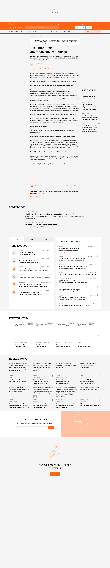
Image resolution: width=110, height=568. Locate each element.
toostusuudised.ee (30, 24)
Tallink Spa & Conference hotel (65, 342)
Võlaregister (71, 32)
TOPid (30, 32)
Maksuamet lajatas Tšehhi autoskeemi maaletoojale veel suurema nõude (41, 405)
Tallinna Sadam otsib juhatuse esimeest (41, 225)
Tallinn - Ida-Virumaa (21, 342)
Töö (65, 32)
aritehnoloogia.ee (57, 24)
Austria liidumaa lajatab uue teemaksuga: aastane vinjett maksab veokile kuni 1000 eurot (19, 405)
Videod (42, 32)
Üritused (47, 32)
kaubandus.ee (39, 24)
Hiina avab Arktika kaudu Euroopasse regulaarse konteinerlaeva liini (64, 381)
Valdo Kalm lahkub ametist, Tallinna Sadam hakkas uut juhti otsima (40, 381)
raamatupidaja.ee (66, 24)
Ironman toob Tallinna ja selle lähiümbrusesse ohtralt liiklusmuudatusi (87, 381)
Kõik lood (17, 32)
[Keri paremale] (99, 334)
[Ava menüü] (16, 24)
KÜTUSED (32, 36)
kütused (32, 196)
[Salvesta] (50, 250)
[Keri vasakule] (11, 334)
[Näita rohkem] (94, 24)
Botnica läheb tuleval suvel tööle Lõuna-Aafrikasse (34, 277)
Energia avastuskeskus (42, 342)
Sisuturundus (59, 32)
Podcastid (36, 32)
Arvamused (24, 32)
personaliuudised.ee (87, 24)
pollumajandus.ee (48, 24)
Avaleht (11, 32)
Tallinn (79, 342)
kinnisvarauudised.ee (76, 24)
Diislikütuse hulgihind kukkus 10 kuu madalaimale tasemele (50, 214)
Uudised (27, 212)
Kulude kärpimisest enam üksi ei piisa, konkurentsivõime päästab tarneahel (90, 117)
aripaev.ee (22, 24)
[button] (31, 427)
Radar (52, 32)
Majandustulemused (65, 278)
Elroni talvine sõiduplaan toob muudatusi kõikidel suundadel (77, 274)
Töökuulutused (33, 222)
